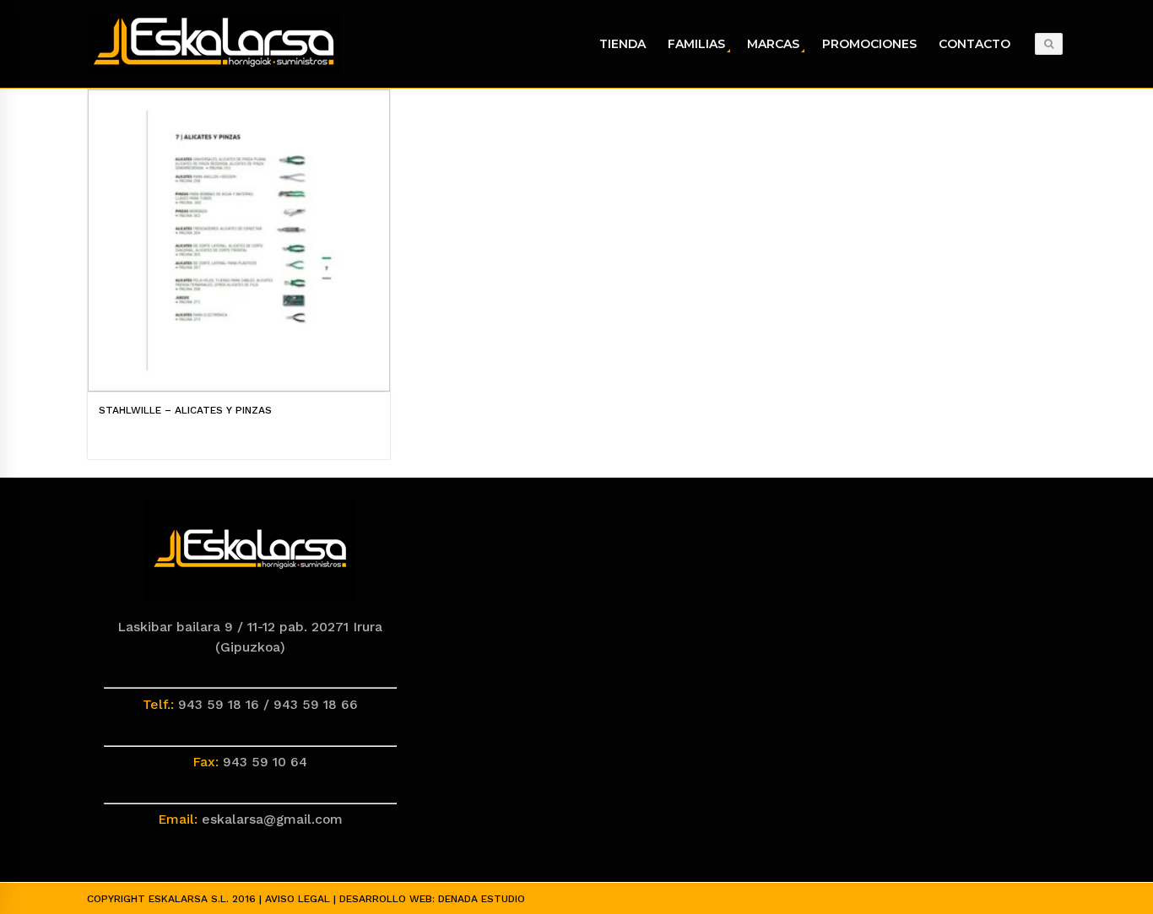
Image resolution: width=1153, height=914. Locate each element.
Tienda (622, 43)
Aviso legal (297, 899)
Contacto (974, 43)
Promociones (869, 43)
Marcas (773, 43)
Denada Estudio (481, 899)
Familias (696, 43)
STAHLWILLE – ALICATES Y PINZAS (185, 410)
